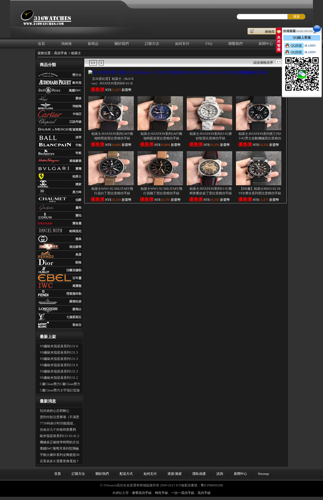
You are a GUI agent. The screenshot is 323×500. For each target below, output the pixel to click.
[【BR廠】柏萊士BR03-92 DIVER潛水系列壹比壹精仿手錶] (258, 184)
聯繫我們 (235, 44)
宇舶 (78, 145)
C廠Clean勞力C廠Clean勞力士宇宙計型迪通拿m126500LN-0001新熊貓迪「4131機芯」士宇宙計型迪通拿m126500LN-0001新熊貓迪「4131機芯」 (60, 384)
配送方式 (126, 474)
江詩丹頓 (75, 121)
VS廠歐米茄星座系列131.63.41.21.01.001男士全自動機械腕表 (60, 365)
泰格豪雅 (75, 161)
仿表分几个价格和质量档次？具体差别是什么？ (58, 430)
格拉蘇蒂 (75, 246)
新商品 (93, 44)
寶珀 (78, 215)
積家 (78, 184)
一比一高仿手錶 (182, 493)
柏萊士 (76, 53)
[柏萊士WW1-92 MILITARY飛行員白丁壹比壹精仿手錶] (111, 184)
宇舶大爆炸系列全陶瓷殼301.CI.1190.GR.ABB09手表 (59, 455)
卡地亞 (77, 114)
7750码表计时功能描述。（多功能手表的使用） (58, 423)
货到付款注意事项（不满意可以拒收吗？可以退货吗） (59, 417)
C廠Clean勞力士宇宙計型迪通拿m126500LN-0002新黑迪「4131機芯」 (60, 390)
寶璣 (78, 168)
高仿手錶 (204, 493)
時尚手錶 (161, 493)
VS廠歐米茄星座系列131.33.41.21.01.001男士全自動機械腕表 (60, 353)
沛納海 (66, 44)
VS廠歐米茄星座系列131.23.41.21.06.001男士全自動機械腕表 (60, 378)
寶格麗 (77, 223)
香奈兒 (77, 325)
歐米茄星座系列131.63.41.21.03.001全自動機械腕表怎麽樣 (59, 436)
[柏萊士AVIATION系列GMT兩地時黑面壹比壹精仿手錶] (111, 129)
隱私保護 (199, 474)
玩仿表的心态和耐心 (54, 411)
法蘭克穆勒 (74, 270)
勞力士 (77, 75)
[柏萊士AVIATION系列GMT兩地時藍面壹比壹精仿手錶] (160, 129)
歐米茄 (77, 82)
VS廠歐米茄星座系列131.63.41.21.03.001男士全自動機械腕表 (60, 346)
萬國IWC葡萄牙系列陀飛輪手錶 (59, 449)
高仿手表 (60, 53)
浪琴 (78, 137)
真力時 (77, 192)
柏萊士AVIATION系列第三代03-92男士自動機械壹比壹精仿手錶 (259, 138)
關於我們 (122, 44)
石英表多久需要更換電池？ (59, 461)
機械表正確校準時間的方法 (59, 442)
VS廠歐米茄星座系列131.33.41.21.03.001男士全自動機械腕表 (60, 371)
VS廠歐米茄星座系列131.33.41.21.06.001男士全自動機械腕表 (60, 359)
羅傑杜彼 (75, 301)
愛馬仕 (77, 309)
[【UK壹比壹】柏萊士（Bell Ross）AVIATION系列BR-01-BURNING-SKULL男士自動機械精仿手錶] (177, 72)
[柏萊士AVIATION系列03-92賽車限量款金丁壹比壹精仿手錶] (209, 184)
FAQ (208, 44)
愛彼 (78, 98)
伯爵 (78, 200)
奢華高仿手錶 (142, 493)
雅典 (78, 239)
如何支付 (182, 44)
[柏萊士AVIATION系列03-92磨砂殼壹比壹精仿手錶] (209, 129)
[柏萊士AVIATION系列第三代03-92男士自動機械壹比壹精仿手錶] (258, 129)
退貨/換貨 (175, 474)
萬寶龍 (77, 286)
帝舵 (78, 153)
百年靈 (77, 278)
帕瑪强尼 (75, 231)
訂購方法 (152, 44)
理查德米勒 (74, 293)
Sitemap (263, 474)
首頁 (41, 44)
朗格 (78, 262)
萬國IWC (75, 90)
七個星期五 (74, 317)
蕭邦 (78, 207)
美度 (78, 254)
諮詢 (220, 474)
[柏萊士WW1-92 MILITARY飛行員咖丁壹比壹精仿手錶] (160, 184)
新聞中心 (266, 44)
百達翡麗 (75, 129)
